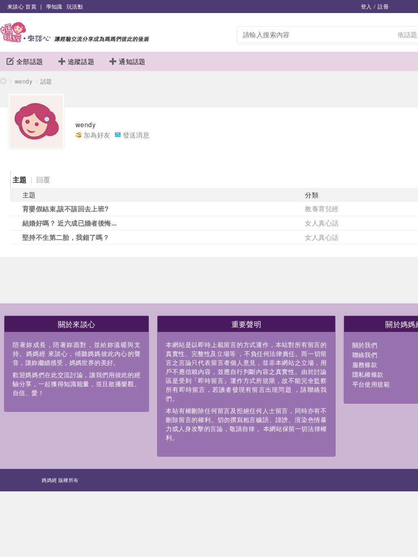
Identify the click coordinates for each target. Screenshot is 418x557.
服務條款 (365, 364)
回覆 (43, 179)
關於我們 (365, 344)
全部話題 (29, 61)
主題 (20, 179)
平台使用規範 (371, 384)
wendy (23, 81)
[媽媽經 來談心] (74, 39)
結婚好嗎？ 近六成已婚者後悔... (69, 223)
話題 (46, 81)
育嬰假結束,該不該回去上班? (65, 208)
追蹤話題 (81, 61)
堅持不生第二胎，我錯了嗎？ (65, 237)
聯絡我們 (365, 354)
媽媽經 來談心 (3, 81)
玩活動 (75, 6)
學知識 (54, 6)
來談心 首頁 (21, 6)
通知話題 (132, 61)
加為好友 (97, 134)
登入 (366, 6)
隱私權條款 (368, 374)
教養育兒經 (321, 208)
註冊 (383, 6)
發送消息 (136, 134)
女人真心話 (321, 223)
